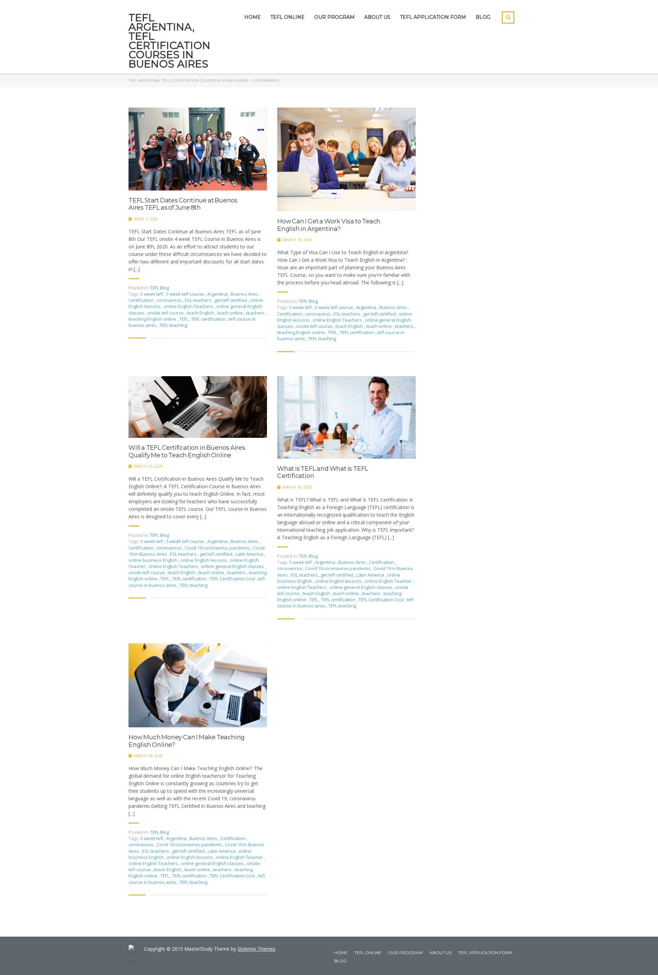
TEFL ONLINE (287, 17)
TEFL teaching (173, 325)
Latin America (249, 554)
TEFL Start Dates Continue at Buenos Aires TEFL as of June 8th (183, 204)
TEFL (184, 319)
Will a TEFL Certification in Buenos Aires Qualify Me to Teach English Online (187, 451)
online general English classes (233, 566)
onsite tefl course (166, 313)
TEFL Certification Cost (233, 579)
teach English (201, 313)
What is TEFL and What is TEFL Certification (322, 472)
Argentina (218, 294)
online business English (154, 560)
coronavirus (170, 300)
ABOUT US (377, 17)
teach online (230, 313)
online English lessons (204, 560)
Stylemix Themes (256, 949)
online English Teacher (389, 581)
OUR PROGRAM (334, 17)
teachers (256, 313)
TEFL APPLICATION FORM (433, 17)
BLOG (483, 17)
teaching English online (153, 319)
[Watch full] (198, 149)
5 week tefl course (185, 294)
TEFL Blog (159, 288)
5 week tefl (152, 294)
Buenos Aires (245, 294)
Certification (142, 300)
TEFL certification (209, 319)
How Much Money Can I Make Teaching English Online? (187, 741)
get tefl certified (231, 300)
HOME (252, 17)
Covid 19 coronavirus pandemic (218, 548)
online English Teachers (189, 306)
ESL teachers (198, 300)
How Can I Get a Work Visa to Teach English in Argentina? (328, 225)
